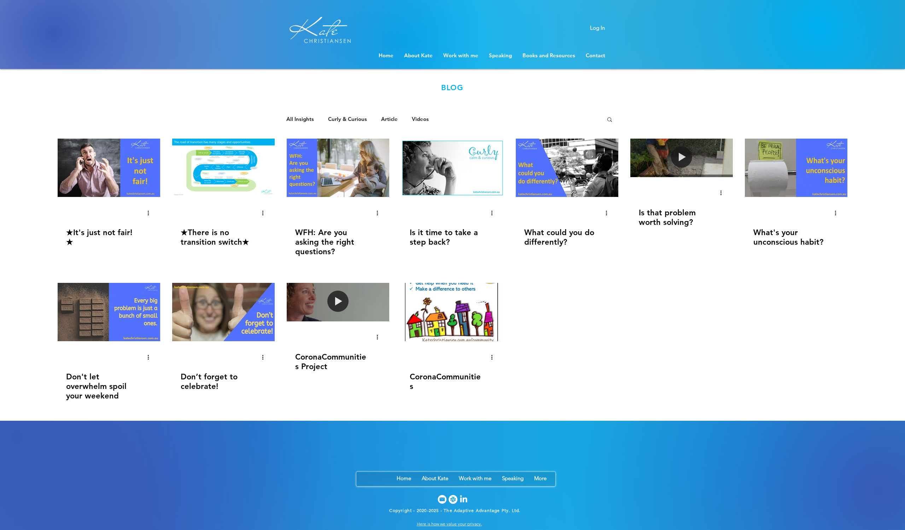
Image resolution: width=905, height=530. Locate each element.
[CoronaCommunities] (452, 312)
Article (389, 119)
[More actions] (150, 213)
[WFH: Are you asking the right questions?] (338, 168)
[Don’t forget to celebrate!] (223, 312)
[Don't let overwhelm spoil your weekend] (109, 312)
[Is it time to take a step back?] (452, 168)
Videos (420, 119)
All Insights (300, 119)
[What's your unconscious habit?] (796, 168)
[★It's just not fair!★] (109, 168)
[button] (609, 120)
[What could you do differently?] (567, 168)
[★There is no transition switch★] (223, 168)
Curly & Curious (347, 119)
